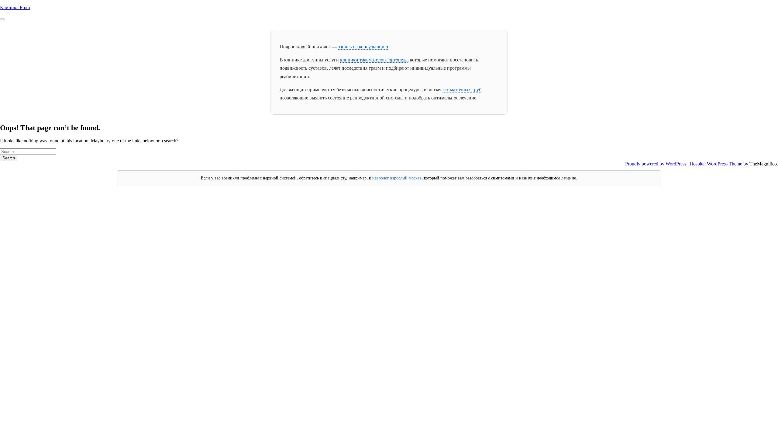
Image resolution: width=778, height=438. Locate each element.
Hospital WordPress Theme (716, 163)
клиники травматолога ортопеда (374, 59)
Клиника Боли (15, 7)
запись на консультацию (363, 46)
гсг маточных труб (461, 89)
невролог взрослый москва (397, 178)
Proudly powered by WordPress (656, 163)
